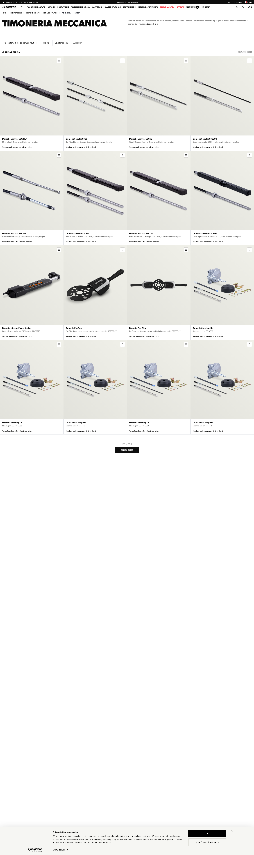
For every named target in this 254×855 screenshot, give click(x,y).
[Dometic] (9, 7)
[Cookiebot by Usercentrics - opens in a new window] (35, 850)
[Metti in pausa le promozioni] (3, 2)
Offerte (180, 7)
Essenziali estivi (167, 7)
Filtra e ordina (12, 52)
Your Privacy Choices (206, 842)
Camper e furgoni (113, 7)
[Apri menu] (21, 7)
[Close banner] (232, 831)
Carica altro (127, 450)
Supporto (231, 2)
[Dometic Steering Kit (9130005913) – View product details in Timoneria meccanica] (222, 387)
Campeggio (97, 7)
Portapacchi (63, 7)
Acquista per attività (195, 7)
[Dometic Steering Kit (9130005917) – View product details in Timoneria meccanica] (222, 292)
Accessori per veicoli (80, 7)
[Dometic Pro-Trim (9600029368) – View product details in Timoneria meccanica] (158, 292)
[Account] (243, 7)
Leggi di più (152, 24)
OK (207, 833)
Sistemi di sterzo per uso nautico (42, 13)
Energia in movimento (148, 7)
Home (4, 13)
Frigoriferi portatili (36, 7)
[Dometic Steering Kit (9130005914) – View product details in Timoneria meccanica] (158, 387)
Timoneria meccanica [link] (71, 13)
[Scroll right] (197, 7)
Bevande (51, 7)
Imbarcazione (129, 7)
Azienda (240, 2)
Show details (59, 850)
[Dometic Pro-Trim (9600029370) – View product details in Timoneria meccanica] (95, 292)
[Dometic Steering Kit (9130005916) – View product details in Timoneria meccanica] (32, 387)
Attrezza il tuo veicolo (127, 2)
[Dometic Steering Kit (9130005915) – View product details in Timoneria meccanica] (95, 387)
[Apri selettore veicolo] (236, 7)
